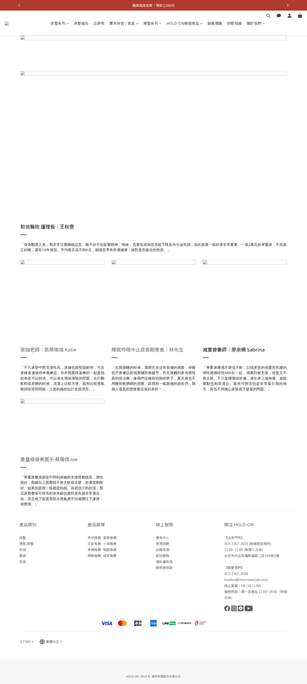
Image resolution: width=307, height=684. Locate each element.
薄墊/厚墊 (26, 543)
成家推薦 (110, 555)
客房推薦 (110, 537)
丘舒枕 (99, 23)
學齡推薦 (94, 555)
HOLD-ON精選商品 (182, 23)
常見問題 (162, 543)
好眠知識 (234, 23)
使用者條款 (164, 567)
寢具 (22, 555)
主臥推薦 (94, 543)
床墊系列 (58, 23)
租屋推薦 (110, 549)
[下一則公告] (288, 5)
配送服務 (162, 555)
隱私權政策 (164, 561)
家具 (22, 561)
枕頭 (22, 549)
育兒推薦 (94, 537)
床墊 (22, 537)
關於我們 (254, 23)
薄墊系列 (150, 23)
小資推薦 (110, 543)
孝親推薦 (94, 549)
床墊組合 (81, 23)
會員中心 (162, 537)
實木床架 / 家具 (122, 23)
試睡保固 (162, 549)
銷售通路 (214, 23)
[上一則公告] (19, 5)
